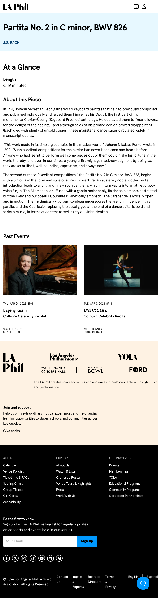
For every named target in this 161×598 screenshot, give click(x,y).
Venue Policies (13, 471)
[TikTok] (33, 558)
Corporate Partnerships (126, 496)
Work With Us (65, 496)
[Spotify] (50, 558)
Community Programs (124, 490)
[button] (155, 6)
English (133, 577)
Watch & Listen (67, 471)
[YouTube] (41, 558)
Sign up (87, 541)
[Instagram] (24, 558)
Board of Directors (94, 579)
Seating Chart (13, 484)
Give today (11, 431)
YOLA (113, 477)
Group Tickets (13, 490)
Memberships (118, 471)
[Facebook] (6, 558)
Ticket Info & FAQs (16, 477)
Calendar (9, 465)
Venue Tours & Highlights (73, 484)
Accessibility (12, 502)
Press (60, 490)
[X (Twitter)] (15, 558)
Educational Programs (124, 484)
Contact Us (62, 579)
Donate (114, 465)
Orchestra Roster (68, 477)
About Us (62, 465)
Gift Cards (10, 496)
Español (152, 577)
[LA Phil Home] (15, 6)
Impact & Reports (78, 582)
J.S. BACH (11, 43)
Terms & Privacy (110, 582)
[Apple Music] (59, 558)
